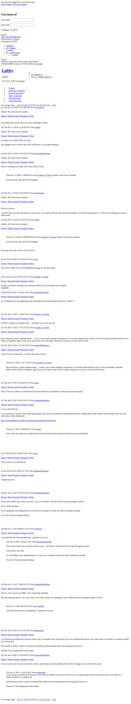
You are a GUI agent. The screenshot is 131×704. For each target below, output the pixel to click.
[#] (2, 107)
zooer (37, 220)
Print (31, 116)
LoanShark (39, 107)
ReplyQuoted (14, 116)
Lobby (7, 70)
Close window (7, 4)
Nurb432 (38, 529)
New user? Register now (11, 37)
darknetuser (39, 193)
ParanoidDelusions (42, 153)
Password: (5, 25)
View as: (34, 77)
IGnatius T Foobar (44, 175)
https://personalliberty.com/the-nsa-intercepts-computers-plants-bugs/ (28, 420)
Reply (4, 116)
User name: (5, 20)
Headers (24, 116)
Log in (3, 34)
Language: (5, 30)
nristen (37, 127)
